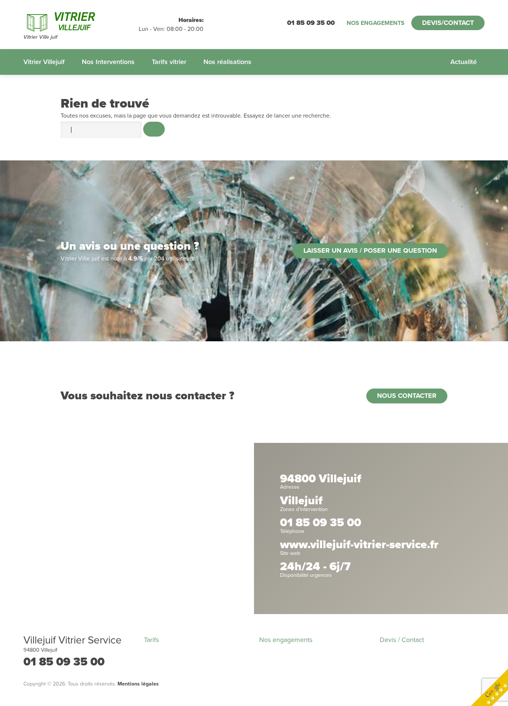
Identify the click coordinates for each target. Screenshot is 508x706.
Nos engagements (376, 23)
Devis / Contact (402, 640)
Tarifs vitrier (169, 62)
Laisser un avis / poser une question (370, 250)
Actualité (463, 62)
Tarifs (151, 640)
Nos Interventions (108, 62)
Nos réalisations (227, 62)
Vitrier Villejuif (44, 62)
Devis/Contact (448, 23)
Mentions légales (138, 684)
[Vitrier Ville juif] (81, 20)
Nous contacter (407, 396)
